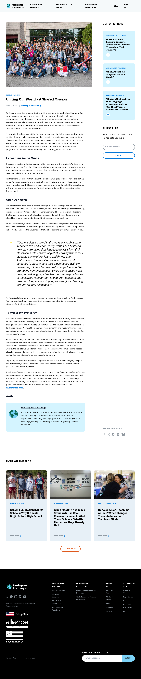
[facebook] (11, 596)
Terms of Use (29, 658)
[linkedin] (20, 596)
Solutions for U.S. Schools (64, 6)
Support (126, 601)
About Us (126, 6)
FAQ (125, 611)
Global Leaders (58, 590)
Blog (116, 6)
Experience (128, 597)
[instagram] (15, 596)
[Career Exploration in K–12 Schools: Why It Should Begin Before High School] (26, 484)
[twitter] (7, 597)
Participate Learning (31, 106)
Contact (109, 611)
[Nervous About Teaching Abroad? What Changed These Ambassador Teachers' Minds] (114, 484)
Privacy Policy (12, 658)
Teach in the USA (129, 585)
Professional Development (90, 6)
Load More (70, 549)
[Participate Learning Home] (15, 6)
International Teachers (36, 6)
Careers (109, 607)
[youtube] (24, 596)
